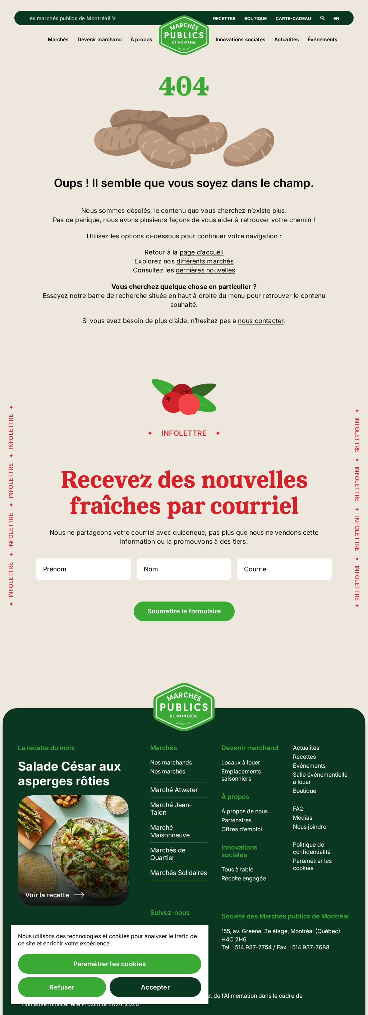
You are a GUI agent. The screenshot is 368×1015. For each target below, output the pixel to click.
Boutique (255, 18)
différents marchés (205, 261)
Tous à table (237, 869)
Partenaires (236, 820)
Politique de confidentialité (312, 848)
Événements (322, 39)
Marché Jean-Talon (171, 808)
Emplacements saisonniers (241, 775)
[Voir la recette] (73, 832)
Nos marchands (171, 762)
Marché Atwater (174, 790)
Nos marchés (167, 771)
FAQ (298, 808)
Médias (302, 817)
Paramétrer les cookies (312, 864)
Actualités (286, 39)
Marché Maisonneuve (170, 831)
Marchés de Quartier (167, 853)
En (336, 18)
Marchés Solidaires (178, 872)
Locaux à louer (240, 762)
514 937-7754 (253, 947)
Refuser (61, 987)
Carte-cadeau (293, 18)
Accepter (155, 987)
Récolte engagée (243, 878)
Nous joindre (309, 826)
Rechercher (322, 18)
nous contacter (261, 320)
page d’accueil (202, 252)
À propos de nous (244, 811)
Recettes (224, 18)
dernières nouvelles (205, 270)
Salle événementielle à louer (320, 778)
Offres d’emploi (241, 829)
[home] (184, 52)
